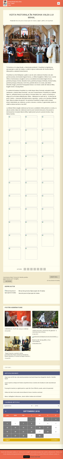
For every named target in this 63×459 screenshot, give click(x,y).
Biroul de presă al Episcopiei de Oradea (26, 20)
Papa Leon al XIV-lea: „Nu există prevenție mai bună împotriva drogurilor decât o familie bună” (30, 377)
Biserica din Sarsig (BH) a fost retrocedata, (41, 340)
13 (15, 427)
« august (7, 440)
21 (23, 431)
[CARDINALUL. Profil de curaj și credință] (18, 318)
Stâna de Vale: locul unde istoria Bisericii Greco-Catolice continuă (23, 392)
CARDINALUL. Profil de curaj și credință (16, 329)
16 (39, 427)
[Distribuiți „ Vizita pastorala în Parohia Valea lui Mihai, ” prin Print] (44, 269)
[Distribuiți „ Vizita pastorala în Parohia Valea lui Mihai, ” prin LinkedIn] (38, 269)
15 (31, 427)
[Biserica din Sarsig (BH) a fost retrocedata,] (45, 337)
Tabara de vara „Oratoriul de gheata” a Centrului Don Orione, (44, 331)
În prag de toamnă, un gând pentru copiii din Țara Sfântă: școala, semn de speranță (29, 388)
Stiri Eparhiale (49, 20)
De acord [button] (26, 456)
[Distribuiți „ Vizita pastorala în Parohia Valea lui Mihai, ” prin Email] (41, 269)
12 (7, 427)
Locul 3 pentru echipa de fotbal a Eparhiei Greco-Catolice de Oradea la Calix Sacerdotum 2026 (30, 383)
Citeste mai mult (35, 456)
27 (15, 436)
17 (47, 427)
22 (31, 431)
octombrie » (55, 440)
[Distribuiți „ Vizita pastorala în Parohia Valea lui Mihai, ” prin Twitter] (28, 269)
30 (39, 436)
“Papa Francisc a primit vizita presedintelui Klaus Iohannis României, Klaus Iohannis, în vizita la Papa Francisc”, (18, 354)
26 (7, 436)
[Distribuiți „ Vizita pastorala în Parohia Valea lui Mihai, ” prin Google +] (31, 269)
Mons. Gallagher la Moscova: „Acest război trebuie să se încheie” (23, 396)
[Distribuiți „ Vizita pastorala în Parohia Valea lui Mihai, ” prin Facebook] (24, 269)
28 (23, 436)
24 (47, 431)
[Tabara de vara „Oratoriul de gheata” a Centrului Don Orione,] (45, 319)
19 (7, 431)
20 (15, 431)
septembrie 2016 (31, 411)
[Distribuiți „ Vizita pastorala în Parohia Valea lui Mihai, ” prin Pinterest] (34, 269)
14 (23, 427)
